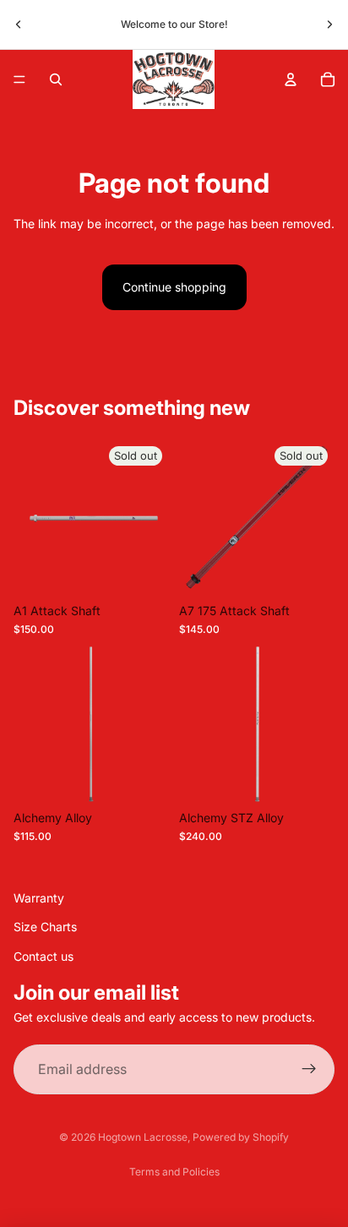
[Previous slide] (18, 24)
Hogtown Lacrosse (143, 1137)
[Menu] (19, 79)
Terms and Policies (174, 1171)
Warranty (39, 898)
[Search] (55, 79)
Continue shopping (174, 287)
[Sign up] (309, 1070)
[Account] (290, 79)
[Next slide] (329, 24)
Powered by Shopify (241, 1137)
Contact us (43, 956)
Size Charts (45, 926)
